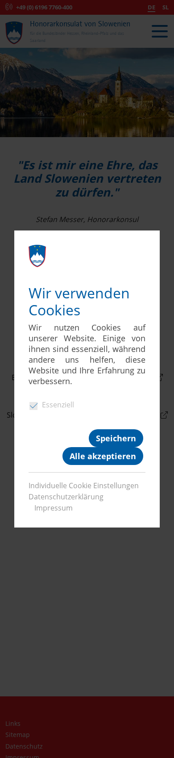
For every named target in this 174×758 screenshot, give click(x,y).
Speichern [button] (116, 438)
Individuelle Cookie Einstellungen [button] (84, 485)
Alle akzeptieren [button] (103, 456)
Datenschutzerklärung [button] (66, 497)
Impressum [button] (53, 508)
